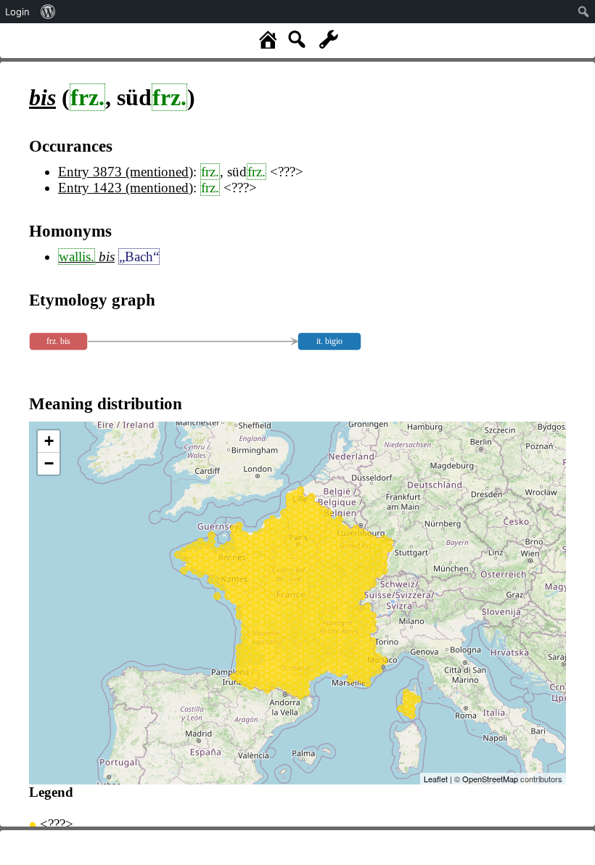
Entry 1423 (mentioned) (125, 187)
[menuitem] (48, 11)
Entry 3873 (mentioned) (125, 171)
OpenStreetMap (490, 778)
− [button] (49, 463)
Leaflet (436, 778)
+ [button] (49, 441)
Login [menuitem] (17, 11)
